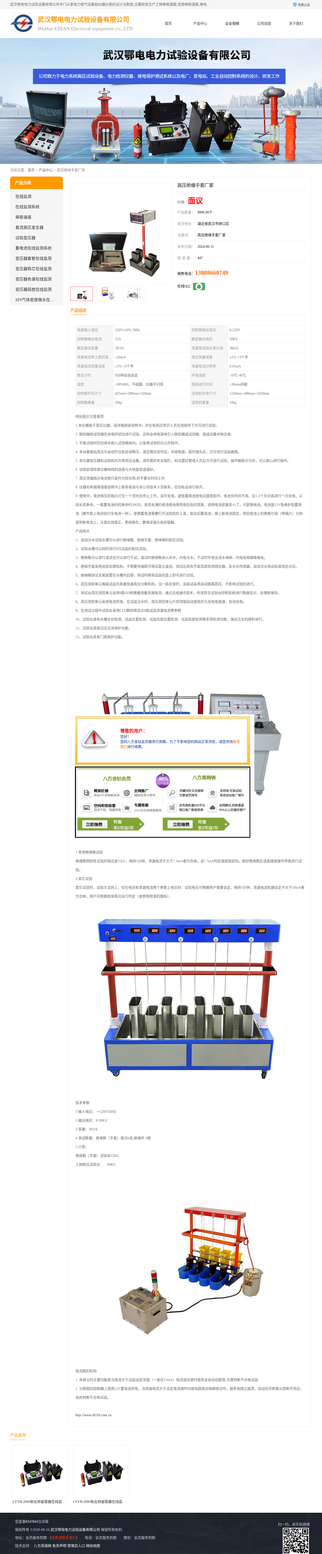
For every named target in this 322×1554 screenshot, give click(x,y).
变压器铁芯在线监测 (33, 269)
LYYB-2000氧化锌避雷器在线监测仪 (41, 1502)
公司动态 (264, 23)
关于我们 (296, 23)
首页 (168, 23)
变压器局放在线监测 (33, 289)
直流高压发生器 (29, 227)
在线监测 (23, 196)
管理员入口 (76, 1546)
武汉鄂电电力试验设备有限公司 (75, 1530)
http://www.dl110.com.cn (93, 1415)
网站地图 (93, 1546)
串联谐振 (23, 217)
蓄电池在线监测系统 (33, 248)
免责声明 (59, 1546)
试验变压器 (25, 238)
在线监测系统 (27, 207)
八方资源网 (42, 1546)
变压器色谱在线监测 (33, 279)
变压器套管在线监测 (33, 258)
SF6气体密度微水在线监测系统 (42, 300)
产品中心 (200, 23)
